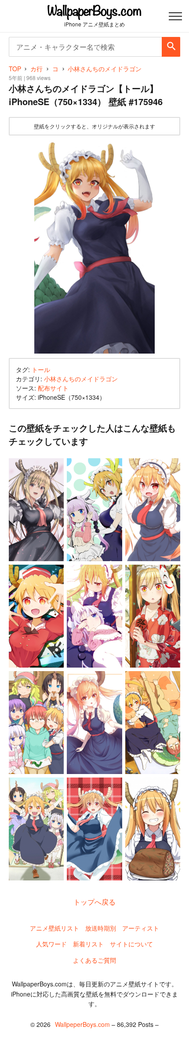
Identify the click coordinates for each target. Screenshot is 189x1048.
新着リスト (88, 943)
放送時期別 (100, 928)
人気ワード (51, 943)
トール (41, 369)
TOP (15, 68)
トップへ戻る (94, 902)
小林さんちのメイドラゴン (81, 378)
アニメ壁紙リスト (54, 928)
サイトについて (131, 943)
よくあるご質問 (94, 960)
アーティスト (140, 928)
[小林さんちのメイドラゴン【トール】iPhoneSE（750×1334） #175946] (94, 247)
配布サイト (53, 387)
